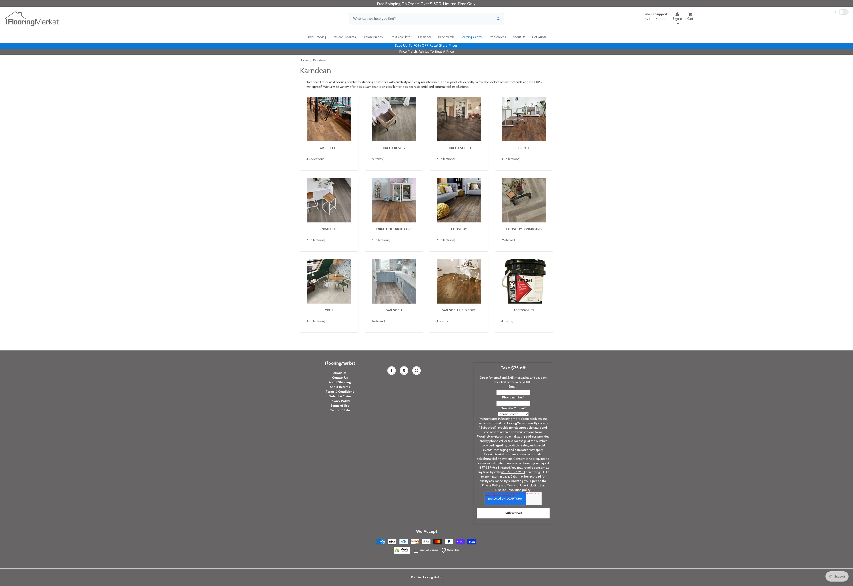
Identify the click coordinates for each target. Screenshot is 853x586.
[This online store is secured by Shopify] (402, 550)
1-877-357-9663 (488, 468)
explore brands (373, 37)
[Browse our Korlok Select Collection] (459, 119)
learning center (471, 37)
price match (446, 37)
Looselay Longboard (524, 229)
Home (304, 60)
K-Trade (524, 148)
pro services (497, 37)
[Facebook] (391, 370)
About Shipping (340, 382)
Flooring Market (432, 577)
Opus (329, 310)
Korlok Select (459, 148)
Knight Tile (329, 229)
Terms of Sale (340, 410)
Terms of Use (340, 406)
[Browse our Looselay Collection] (459, 200)
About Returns (340, 387)
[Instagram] (416, 370)
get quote (539, 37)
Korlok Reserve (394, 148)
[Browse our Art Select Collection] (329, 119)
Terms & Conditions (340, 392)
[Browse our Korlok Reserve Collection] (394, 119)
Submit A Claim (340, 396)
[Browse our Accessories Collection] (524, 281)
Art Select (329, 148)
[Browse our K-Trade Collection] (524, 119)
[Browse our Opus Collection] (329, 281)
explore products (344, 37)
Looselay (459, 229)
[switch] (841, 12)
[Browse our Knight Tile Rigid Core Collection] (394, 200)
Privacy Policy (340, 401)
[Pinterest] (404, 370)
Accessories (524, 310)
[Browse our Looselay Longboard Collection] (524, 200)
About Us (339, 373)
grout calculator (400, 37)
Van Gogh (394, 310)
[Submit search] (498, 18)
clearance (425, 37)
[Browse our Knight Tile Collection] (329, 200)
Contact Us (340, 378)
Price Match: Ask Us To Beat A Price (426, 51)
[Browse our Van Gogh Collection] (394, 281)
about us (519, 37)
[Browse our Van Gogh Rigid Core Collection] (459, 281)
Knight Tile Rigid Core (394, 229)
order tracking (316, 37)
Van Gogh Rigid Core (459, 310)
